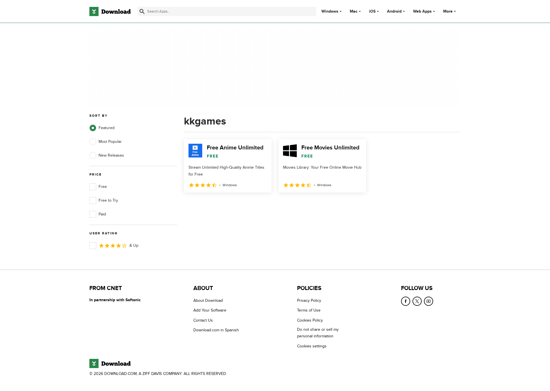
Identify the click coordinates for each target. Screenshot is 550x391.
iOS (372, 11)
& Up (133, 245)
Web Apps (422, 11)
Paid (102, 214)
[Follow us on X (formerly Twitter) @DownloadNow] (417, 301)
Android (394, 11)
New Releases (111, 155)
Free (103, 186)
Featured (107, 127)
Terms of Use (309, 310)
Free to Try (108, 200)
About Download (208, 300)
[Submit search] (142, 11)
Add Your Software (209, 310)
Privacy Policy (309, 300)
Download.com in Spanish (216, 330)
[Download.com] (110, 11)
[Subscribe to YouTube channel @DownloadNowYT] (428, 301)
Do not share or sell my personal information (318, 333)
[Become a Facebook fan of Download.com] (405, 301)
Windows (329, 11)
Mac (354, 11)
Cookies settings (312, 346)
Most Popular (110, 141)
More (448, 11)
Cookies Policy (310, 320)
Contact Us (203, 320)
